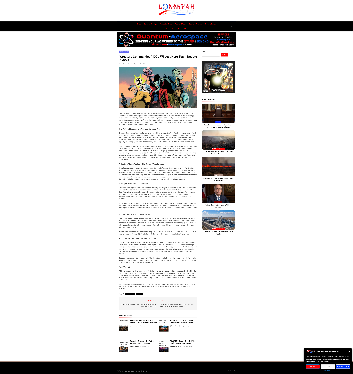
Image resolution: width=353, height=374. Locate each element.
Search (204, 51)
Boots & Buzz (170, 29)
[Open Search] (232, 26)
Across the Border (166, 24)
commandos (130, 294)
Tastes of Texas (180, 24)
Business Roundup (195, 24)
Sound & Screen (210, 24)
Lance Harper (175, 346)
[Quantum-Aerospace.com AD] (176, 39)
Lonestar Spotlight (150, 24)
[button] (349, 352)
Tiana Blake (134, 346)
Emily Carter (174, 326)
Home (139, 24)
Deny (328, 366)
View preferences (343, 366)
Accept (312, 366)
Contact (224, 371)
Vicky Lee (134, 326)
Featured (218, 122)
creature (139, 294)
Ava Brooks (124, 64)
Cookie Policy (327, 370)
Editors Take (182, 29)
